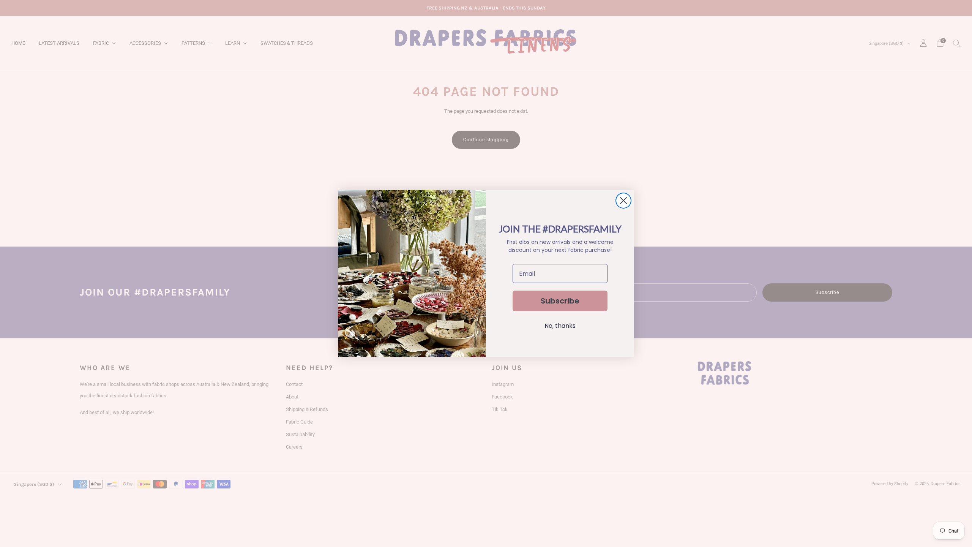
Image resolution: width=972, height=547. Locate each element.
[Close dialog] (623, 200)
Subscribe (560, 301)
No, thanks (560, 325)
